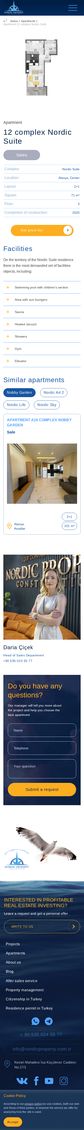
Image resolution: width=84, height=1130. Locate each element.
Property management (25, 990)
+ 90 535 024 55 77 (41, 1034)
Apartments (28, 21)
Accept (13, 1122)
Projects (13, 944)
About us (13, 962)
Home (14, 21)
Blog (10, 971)
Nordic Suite (71, 169)
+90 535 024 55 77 (17, 661)
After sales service (22, 981)
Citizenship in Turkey (24, 999)
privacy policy (33, 1103)
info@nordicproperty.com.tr (42, 1049)
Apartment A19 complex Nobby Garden (39, 422)
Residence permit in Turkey (29, 1008)
